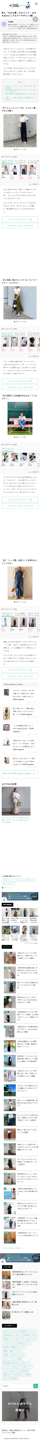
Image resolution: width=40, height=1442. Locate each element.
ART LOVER (31, 1430)
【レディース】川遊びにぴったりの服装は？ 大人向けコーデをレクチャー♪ (27, 1088)
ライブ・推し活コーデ (10, 1371)
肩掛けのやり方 (8, 1375)
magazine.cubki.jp (31, 702)
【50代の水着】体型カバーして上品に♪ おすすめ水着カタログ (27, 1191)
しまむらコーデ (30, 1339)
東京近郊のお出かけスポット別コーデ (16, 1363)
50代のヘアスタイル (10, 1331)
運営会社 (5, 1430)
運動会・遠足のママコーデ (12, 1351)
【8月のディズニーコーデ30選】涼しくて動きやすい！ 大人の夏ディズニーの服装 (27, 955)
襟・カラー (31, 880)
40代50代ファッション (27, 1331)
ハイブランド (7, 1343)
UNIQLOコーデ (8, 1339)
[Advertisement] (20, 253)
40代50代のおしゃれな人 (11, 1335)
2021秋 (5, 880)
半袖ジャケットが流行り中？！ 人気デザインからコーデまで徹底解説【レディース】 (27, 1147)
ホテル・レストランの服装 (12, 1359)
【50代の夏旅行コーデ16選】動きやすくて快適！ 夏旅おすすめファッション (27, 1044)
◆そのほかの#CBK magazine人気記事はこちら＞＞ (20, 774)
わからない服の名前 (10, 1378)
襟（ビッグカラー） (9, 883)
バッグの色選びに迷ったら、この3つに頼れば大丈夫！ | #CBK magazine (23, 728)
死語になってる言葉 (23, 1375)
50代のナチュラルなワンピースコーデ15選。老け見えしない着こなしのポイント (27, 1206)
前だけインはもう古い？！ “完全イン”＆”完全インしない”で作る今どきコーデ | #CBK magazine (24, 761)
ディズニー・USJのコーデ (12, 1367)
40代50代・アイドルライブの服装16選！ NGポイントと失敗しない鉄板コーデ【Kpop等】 (27, 1058)
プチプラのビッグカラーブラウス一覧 (20, 226)
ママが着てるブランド (22, 1343)
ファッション (8, 887)
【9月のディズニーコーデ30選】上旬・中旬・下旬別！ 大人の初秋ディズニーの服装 (27, 1073)
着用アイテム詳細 (21, 149)
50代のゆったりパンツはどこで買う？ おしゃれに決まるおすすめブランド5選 (27, 999)
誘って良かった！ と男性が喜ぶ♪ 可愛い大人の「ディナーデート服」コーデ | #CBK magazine (24, 711)
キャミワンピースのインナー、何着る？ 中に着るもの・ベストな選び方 (27, 1161)
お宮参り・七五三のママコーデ (13, 1355)
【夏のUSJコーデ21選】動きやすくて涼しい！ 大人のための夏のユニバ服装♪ (27, 1029)
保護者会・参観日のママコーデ (13, 1347)
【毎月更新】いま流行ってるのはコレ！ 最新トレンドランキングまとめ (25, 1284)
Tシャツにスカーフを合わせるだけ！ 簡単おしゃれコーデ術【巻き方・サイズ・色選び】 (27, 1117)
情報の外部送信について (17, 1430)
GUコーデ (19, 1339)
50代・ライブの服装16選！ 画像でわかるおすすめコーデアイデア (27, 1102)
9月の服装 (24, 1371)
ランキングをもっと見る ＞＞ (13, 1248)
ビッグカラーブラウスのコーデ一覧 (20, 219)
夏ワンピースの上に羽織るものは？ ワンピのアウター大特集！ (27, 985)
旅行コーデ (27, 1367)
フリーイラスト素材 (8, 1432)
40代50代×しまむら (29, 1335)
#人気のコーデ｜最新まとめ (22, 1312)
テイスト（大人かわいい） (17, 880)
